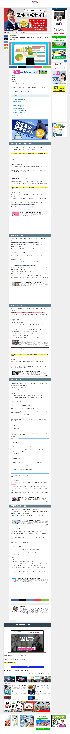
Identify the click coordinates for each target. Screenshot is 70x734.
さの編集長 (22, 606)
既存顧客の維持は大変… (18, 101)
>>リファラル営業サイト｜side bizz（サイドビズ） (20, 91)
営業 (11, 35)
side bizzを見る (59, 33)
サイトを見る (27, 666)
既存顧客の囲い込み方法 (18, 105)
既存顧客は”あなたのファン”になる (19, 99)
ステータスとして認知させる (18, 106)
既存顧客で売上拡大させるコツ (19, 112)
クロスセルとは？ (17, 115)
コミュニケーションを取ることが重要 (20, 110)
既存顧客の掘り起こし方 (18, 108)
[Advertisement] (30, 225)
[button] (5, 678)
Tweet (6, 39)
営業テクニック (16, 35)
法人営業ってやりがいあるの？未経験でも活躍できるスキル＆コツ (16, 670)
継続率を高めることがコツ (18, 103)
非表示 (16, 95)
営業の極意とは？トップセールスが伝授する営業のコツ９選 (38, 673)
